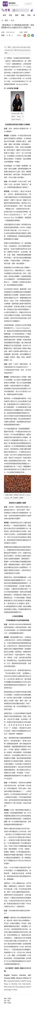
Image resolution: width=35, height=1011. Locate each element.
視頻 (16, 15)
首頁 (4, 15)
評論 (28, 15)
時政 (10, 15)
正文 (12, 20)
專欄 (22, 15)
